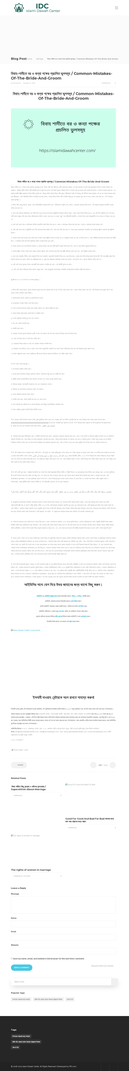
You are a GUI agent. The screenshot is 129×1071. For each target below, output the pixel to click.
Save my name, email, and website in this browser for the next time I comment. (49, 959)
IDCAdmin (17, 83)
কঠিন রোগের (58, 616)
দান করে (61, 611)
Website (15, 945)
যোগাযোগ (83, 616)
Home (29, 59)
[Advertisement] (64, 34)
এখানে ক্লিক (73, 601)
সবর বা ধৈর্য (70, 999)
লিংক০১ (74, 596)
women (26, 876)
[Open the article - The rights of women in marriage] (23, 850)
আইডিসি (38, 596)
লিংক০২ (80, 596)
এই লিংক (80, 606)
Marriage (39, 59)
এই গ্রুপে (69, 621)
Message (15, 894)
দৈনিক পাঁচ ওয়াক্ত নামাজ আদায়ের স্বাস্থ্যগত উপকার (48, 999)
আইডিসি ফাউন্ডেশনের (50, 596)
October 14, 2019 (29, 83)
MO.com (72, 1066)
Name (14, 918)
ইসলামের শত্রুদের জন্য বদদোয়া (21, 999)
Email (14, 932)
